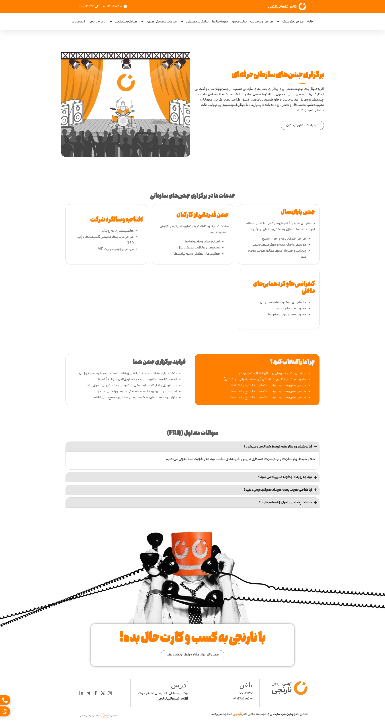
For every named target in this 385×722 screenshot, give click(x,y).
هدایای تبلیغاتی (126, 21)
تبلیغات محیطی (197, 21)
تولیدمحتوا (239, 21)
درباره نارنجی (97, 21)
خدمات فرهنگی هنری (161, 21)
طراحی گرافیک (293, 21)
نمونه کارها (220, 21)
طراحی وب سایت (261, 21)
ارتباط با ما (78, 21)
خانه (310, 21)
